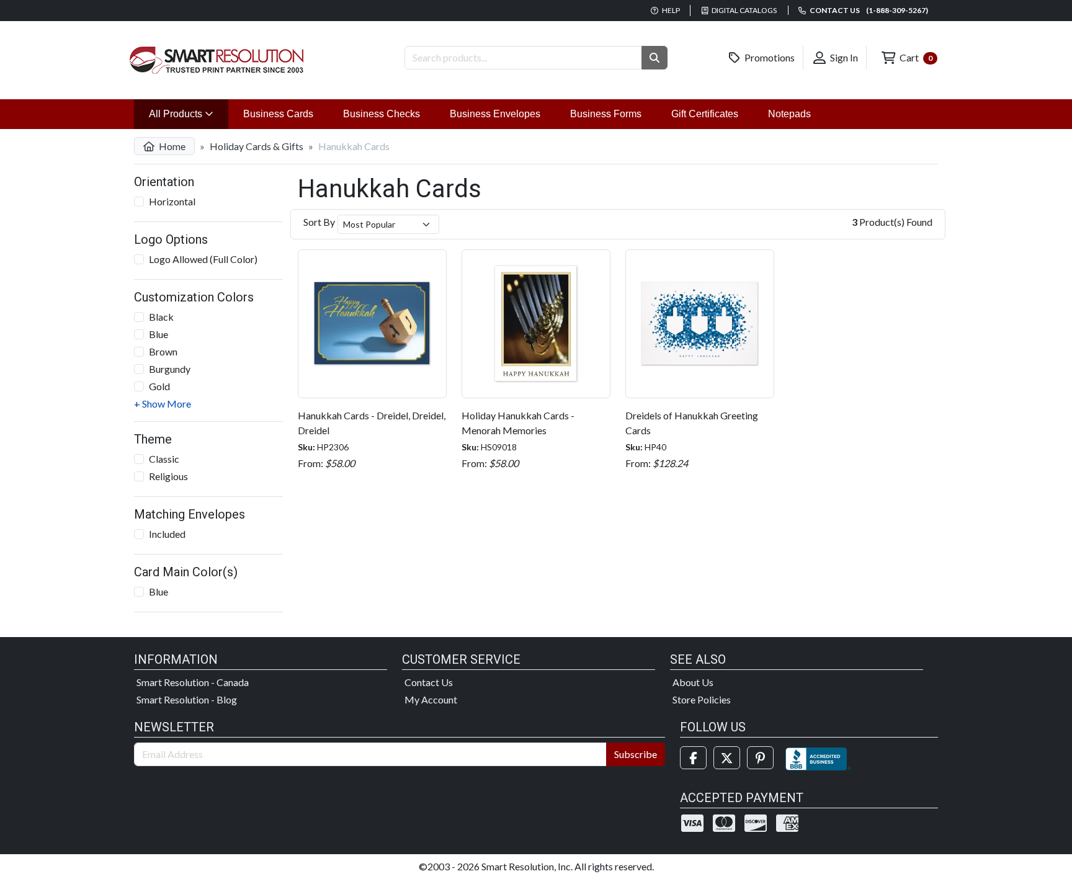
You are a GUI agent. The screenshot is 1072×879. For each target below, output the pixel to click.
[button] (654, 57)
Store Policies (701, 699)
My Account (430, 699)
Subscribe (635, 754)
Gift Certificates (704, 114)
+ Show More (162, 403)
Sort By (319, 222)
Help (670, 10)
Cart (915, 57)
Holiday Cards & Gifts (256, 146)
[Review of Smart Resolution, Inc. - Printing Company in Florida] (818, 758)
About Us (692, 682)
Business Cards (278, 114)
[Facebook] (693, 757)
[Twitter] (726, 757)
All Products (188, 113)
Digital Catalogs (743, 10)
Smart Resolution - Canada (192, 682)
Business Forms (605, 114)
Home (171, 146)
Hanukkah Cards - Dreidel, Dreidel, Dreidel (371, 422)
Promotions (769, 57)
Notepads (789, 114)
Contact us (868, 10)
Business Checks (381, 114)
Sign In (843, 57)
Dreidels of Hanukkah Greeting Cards (691, 422)
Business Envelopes (495, 114)
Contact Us (428, 682)
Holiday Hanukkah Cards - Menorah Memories (518, 422)
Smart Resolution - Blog (186, 699)
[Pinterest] (760, 757)
